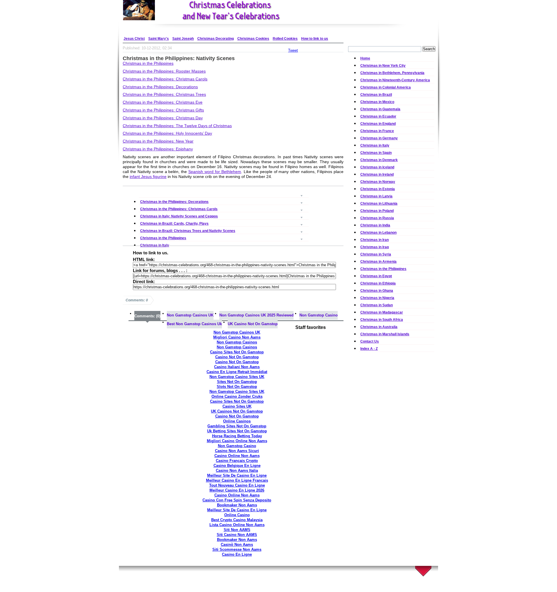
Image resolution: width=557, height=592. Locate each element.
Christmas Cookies (253, 39)
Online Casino (237, 515)
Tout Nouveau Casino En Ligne (237, 485)
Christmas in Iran (374, 240)
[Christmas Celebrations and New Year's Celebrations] (217, 10)
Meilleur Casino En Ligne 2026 (236, 490)
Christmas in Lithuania (378, 203)
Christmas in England (378, 124)
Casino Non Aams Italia (237, 470)
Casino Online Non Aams (237, 456)
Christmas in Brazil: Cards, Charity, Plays (224, 215)
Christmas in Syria (375, 254)
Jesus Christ (134, 39)
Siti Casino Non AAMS (237, 534)
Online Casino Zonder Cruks (237, 396)
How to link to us (314, 39)
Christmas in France (377, 131)
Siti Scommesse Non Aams (236, 549)
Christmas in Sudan (376, 305)
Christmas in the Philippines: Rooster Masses (164, 71)
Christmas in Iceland (377, 167)
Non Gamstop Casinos (237, 342)
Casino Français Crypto (237, 460)
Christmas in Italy (224, 237)
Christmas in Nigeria (377, 298)
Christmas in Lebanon (378, 233)
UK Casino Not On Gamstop (253, 324)
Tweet (293, 50)
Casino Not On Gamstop (237, 357)
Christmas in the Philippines (148, 63)
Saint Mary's (158, 39)
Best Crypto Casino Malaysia (237, 520)
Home (365, 58)
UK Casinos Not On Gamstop (237, 411)
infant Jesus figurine (148, 176)
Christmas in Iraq (374, 247)
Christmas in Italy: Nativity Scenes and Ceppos (224, 208)
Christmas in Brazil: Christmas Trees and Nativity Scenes (224, 223)
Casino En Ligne (237, 554)
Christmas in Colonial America (385, 87)
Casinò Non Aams (237, 544)
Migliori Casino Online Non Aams (237, 441)
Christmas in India (375, 225)
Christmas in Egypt (376, 276)
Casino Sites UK (237, 406)
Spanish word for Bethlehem (214, 171)
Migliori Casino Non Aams (237, 337)
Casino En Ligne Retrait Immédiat (237, 372)
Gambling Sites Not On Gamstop (236, 426)
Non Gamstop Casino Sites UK (236, 377)
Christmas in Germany (379, 138)
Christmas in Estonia (377, 189)
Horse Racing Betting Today (237, 436)
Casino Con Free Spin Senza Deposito (236, 500)
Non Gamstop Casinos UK (190, 315)
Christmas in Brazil (376, 95)
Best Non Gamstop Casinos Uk (194, 324)
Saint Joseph (183, 39)
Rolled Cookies (285, 39)
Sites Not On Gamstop (237, 381)
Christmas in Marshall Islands (384, 334)
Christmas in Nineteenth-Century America (395, 80)
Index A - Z (369, 349)
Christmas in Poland (377, 211)
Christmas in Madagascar (381, 312)
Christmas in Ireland (377, 174)
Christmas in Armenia (378, 262)
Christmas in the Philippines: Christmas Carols (165, 79)
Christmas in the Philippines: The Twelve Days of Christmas (177, 125)
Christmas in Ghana (376, 291)
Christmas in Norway (377, 182)
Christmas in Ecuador (378, 116)
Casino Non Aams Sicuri (237, 451)
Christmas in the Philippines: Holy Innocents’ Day (167, 133)
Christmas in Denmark (379, 160)
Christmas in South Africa (381, 320)
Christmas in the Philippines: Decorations (160, 86)
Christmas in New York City (383, 66)
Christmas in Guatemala (380, 109)
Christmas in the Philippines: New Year (158, 141)
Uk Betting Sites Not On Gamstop (237, 431)
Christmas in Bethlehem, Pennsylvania (392, 73)
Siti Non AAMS (237, 530)
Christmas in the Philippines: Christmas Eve (162, 102)
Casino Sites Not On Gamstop (237, 352)
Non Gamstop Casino (318, 315)
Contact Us (369, 341)
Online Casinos (237, 421)
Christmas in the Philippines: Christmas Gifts (163, 110)
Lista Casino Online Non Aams (237, 525)
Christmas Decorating (215, 39)
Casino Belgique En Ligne (237, 465)
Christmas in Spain (376, 153)
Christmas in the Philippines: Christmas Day (163, 118)
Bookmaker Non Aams (237, 505)
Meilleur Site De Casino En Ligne (237, 475)
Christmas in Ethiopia (378, 283)
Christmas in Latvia (376, 196)
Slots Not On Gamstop (237, 386)
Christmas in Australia (378, 327)
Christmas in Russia (377, 218)
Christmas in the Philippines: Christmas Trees (164, 94)
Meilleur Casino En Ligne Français (237, 480)
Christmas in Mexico (377, 102)
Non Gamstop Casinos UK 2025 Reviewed (256, 315)
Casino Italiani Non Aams (237, 367)
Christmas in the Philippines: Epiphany (158, 149)
